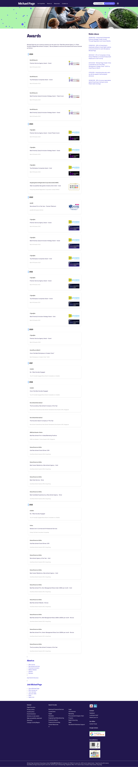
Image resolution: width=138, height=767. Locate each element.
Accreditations (93, 740)
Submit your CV (93, 717)
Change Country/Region (33, 722)
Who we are (32, 664)
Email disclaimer (31, 714)
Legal (69, 709)
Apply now (31, 697)
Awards (31, 671)
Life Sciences (72, 711)
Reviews (31, 673)
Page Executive (31, 707)
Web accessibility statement (34, 718)
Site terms (29, 720)
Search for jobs (53, 705)
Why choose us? (33, 690)
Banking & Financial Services (56, 709)
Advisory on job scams (33, 716)
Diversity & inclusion (34, 668)
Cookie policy (30, 711)
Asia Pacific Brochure (32, 678)
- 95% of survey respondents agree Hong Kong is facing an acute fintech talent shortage (100, 82)
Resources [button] (57, 3)
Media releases (33, 669)
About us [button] (49, 3)
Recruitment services (34, 666)
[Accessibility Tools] (118, 3)
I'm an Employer (109, 3)
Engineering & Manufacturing (56, 718)
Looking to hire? (93, 715)
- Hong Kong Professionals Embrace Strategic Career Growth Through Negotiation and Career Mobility (100, 39)
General (29, 705)
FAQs (30, 695)
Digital (50, 713)
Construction (52, 711)
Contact (91, 710)
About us (30, 660)
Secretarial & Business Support (76, 724)
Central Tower (93, 724)
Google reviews (93, 728)
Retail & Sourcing (73, 720)
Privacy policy (31, 709)
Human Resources (53, 724)
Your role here (32, 692)
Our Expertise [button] (41, 3)
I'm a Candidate (98, 3)
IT (49, 726)
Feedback (92, 713)
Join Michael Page (34, 684)
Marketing (71, 713)
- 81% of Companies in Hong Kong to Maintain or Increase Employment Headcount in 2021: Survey (100, 56)
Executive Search (53, 720)
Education (51, 716)
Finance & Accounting (54, 722)
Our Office (92, 721)
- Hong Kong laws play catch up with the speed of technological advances (99, 74)
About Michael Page (34, 688)
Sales (69, 722)
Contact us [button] (65, 3)
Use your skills (32, 693)
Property (70, 718)
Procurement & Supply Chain (76, 716)
